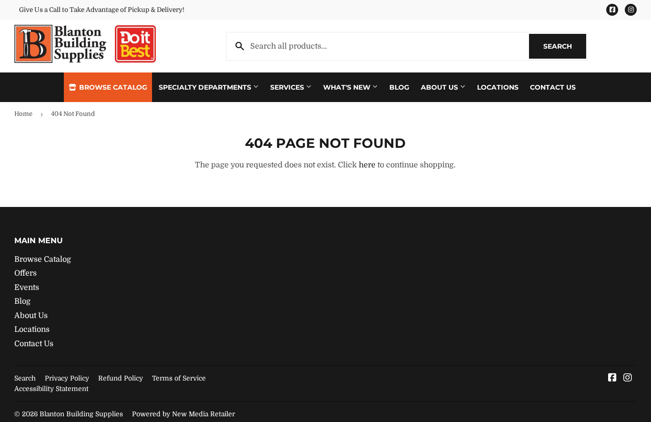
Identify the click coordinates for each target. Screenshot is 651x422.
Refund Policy (120, 378)
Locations (498, 87)
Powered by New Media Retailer (183, 414)
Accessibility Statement (51, 388)
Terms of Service (179, 378)
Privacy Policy (67, 378)
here (367, 165)
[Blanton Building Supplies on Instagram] (627, 378)
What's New (347, 87)
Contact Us (553, 87)
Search (564, 46)
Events (26, 287)
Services (288, 87)
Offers (25, 273)
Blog (399, 87)
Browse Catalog (112, 87)
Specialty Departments (206, 87)
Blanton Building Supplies (81, 414)
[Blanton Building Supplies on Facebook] (612, 378)
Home (23, 113)
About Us (440, 87)
